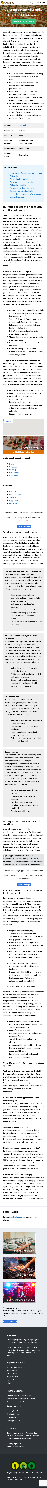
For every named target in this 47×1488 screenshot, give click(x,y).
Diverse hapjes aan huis (19, 179)
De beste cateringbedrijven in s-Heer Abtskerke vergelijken (24, 184)
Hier (31, 861)
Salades (9, 1383)
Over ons (16, 1477)
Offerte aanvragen (24, 526)
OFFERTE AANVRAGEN (23, 21)
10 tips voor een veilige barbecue (18, 1401)
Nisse (11, 464)
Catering (7, 1472)
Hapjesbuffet (14, 500)
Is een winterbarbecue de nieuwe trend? (21, 1398)
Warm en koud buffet (14, 1367)
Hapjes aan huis (12, 1376)
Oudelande (13, 475)
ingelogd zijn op (16, 1217)
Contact (8, 1477)
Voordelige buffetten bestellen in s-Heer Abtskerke (26, 175)
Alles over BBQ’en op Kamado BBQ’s (20, 1395)
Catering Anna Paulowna (15, 1410)
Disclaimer (25, 1477)
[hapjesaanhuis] (19, 1253)
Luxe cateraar (14, 491)
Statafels (12, 497)
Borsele (22, 130)
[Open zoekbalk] (31, 2)
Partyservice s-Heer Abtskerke (22, 188)
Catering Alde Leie (13, 1420)
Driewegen (13, 470)
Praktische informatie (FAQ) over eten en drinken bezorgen (26, 195)
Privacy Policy (36, 1477)
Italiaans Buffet (12, 1373)
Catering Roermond (14, 1417)
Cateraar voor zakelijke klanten (22, 191)
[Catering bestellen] (7, 2)
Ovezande (13, 467)
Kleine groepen (15, 494)
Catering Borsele (17, 1472)
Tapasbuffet (11, 1379)
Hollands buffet (12, 1370)
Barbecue (13, 503)
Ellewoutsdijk (14, 473)
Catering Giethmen (13, 1414)
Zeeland (22, 125)
